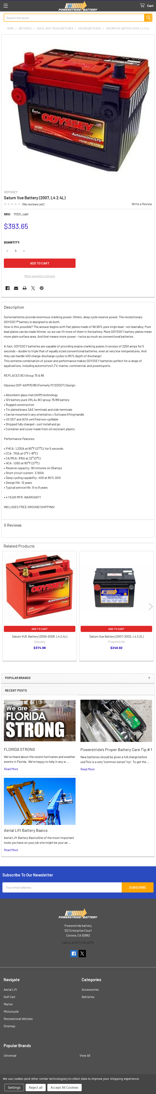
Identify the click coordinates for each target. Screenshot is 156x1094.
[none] (78, 111)
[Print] (24, 288)
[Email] (16, 288)
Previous (5, 606)
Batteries (88, 997)
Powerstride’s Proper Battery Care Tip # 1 (116, 749)
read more (11, 769)
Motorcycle (11, 1011)
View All (85, 1055)
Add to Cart (39, 629)
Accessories (90, 989)
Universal (10, 1055)
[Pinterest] (41, 288)
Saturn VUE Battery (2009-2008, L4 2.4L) (39, 636)
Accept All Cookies (64, 1087)
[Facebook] (7, 288)
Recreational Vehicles (18, 1019)
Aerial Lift (10, 989)
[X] (33, 288)
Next (151, 606)
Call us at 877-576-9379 (78, 942)
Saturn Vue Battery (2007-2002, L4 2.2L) (116, 636)
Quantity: (12, 242)
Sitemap (9, 1026)
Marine (8, 1004)
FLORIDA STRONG (19, 749)
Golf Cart (9, 997)
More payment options (39, 276)
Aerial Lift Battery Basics (26, 830)
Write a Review (142, 204)
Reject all (35, 1087)
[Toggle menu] (5, 5)
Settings (14, 1087)
